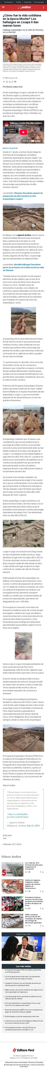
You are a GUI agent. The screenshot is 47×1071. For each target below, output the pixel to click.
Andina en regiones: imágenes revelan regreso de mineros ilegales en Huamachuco (33, 884)
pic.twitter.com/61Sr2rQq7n (17, 817)
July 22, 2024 (33, 825)
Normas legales (39, 2)
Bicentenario (8, 2)
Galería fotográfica (10, 148)
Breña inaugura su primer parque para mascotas (22, 1016)
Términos (31, 1062)
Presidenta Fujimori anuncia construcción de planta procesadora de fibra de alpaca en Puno (34, 901)
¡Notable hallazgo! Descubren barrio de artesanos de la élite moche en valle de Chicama (23, 267)
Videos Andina (11, 856)
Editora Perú (9, 1062)
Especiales (27, 2)
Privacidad (39, 1062)
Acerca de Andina (21, 1062)
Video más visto (23, 934)
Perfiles (18, 2)
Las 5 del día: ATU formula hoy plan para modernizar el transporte (34, 866)
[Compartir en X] (43, 872)
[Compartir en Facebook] (41, 872)
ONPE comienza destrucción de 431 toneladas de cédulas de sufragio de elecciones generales (33, 919)
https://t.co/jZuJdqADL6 (18, 814)
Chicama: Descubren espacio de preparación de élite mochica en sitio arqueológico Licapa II (23, 196)
